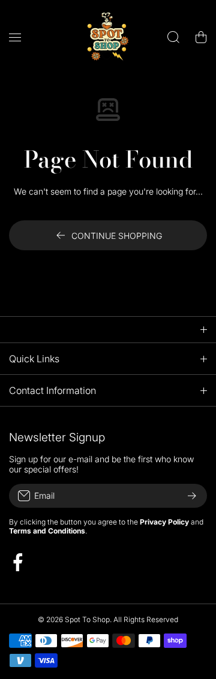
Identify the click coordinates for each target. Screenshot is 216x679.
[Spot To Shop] (108, 37)
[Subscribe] (192, 496)
